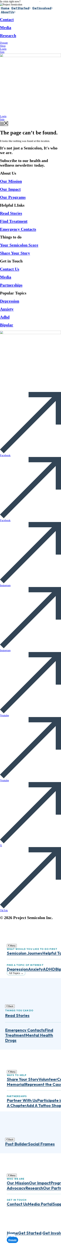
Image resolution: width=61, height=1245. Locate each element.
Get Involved (41, 8)
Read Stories (11, 213)
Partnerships (11, 285)
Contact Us (9, 269)
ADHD (49, 969)
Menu (12, 945)
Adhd (4, 317)
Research (8, 35)
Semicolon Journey (24, 953)
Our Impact (10, 189)
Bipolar (6, 325)
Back (10, 1006)
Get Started (20, 8)
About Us (7, 12)
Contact (7, 19)
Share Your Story (15, 253)
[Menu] (4, 123)
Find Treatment (13, 221)
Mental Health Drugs (29, 1038)
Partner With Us (22, 1100)
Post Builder (16, 1143)
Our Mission (11, 181)
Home (5, 8)
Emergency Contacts (18, 229)
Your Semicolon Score (19, 245)
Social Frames (41, 1143)
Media (5, 27)
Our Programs (13, 197)
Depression (9, 301)
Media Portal (40, 1204)
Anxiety (7, 309)
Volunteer (47, 1079)
